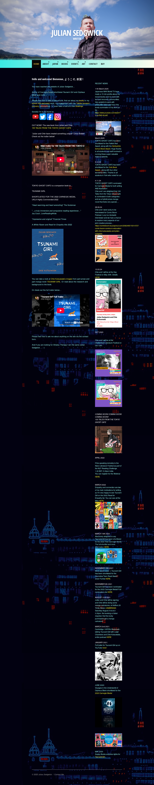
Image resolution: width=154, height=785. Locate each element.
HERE (97, 277)
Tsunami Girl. (100, 757)
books (81, 100)
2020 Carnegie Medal (103, 693)
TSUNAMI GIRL (53, 281)
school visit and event (41, 103)
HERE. (101, 500)
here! (105, 647)
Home (36, 63)
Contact (93, 63)
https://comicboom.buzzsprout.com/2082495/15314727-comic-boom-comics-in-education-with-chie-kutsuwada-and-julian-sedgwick (117, 229)
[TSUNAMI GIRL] (47, 273)
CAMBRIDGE (111, 608)
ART (83, 63)
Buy (103, 63)
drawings (79, 106)
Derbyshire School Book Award (108, 147)
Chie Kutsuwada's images (61, 278)
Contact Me (59, 774)
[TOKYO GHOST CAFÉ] (108, 452)
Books (65, 63)
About (46, 63)
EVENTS (74, 63)
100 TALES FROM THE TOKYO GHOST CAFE (51, 128)
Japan (55, 63)
